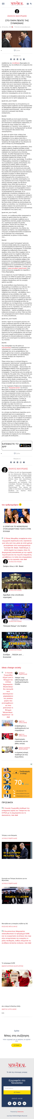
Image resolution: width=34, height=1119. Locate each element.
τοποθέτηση (16, 63)
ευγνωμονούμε (6, 347)
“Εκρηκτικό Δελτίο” (14, 387)
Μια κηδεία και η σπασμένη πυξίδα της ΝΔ (15, 923)
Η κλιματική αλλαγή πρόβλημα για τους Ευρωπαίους (21, 755)
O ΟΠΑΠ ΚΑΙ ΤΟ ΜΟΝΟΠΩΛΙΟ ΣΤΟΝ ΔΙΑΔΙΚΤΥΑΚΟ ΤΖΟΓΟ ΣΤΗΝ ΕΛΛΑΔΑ (17, 528)
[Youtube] (19, 1103)
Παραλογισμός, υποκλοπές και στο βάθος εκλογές (21, 741)
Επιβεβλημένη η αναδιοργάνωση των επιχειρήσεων (22, 728)
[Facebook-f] (9, 1103)
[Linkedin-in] (24, 1103)
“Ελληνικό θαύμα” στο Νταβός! (15, 626)
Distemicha (20, 1111)
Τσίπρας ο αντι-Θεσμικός (9, 835)
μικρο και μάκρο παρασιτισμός (17, 268)
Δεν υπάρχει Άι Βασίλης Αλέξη (11, 1006)
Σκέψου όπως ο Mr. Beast (13, 566)
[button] (27, 3)
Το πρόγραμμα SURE (8, 963)
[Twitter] (14, 1103)
